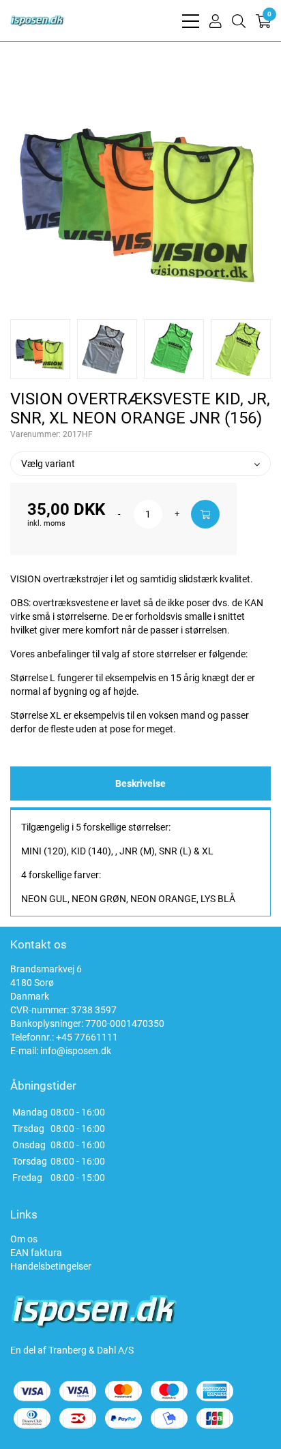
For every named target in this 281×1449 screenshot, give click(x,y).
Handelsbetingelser (50, 1266)
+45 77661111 (87, 1037)
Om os (24, 1239)
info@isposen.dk (75, 1050)
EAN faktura (36, 1252)
